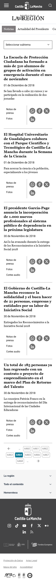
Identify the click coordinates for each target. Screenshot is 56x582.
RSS (31, 532)
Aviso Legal (31, 560)
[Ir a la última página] (35, 461)
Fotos (9, 118)
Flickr (46, 526)
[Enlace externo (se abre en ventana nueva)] (24, 575)
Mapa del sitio (10, 567)
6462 (45, 448)
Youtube (24, 526)
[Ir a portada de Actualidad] (28, 17)
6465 (28, 454)
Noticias (9, 29)
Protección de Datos (13, 560)
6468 (20, 461)
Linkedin (24, 532)
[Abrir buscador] (50, 5)
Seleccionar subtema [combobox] (18, 44)
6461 (36, 448)
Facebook (31, 526)
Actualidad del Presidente (33, 29)
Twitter (39, 526)
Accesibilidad (26, 567)
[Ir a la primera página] (11, 448)
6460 (27, 448)
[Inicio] (28, 511)
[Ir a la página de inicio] (28, 5)
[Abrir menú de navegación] (6, 5)
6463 (10, 454)
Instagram (9, 526)
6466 (37, 454)
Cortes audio (13, 274)
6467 (46, 454)
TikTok (17, 526)
